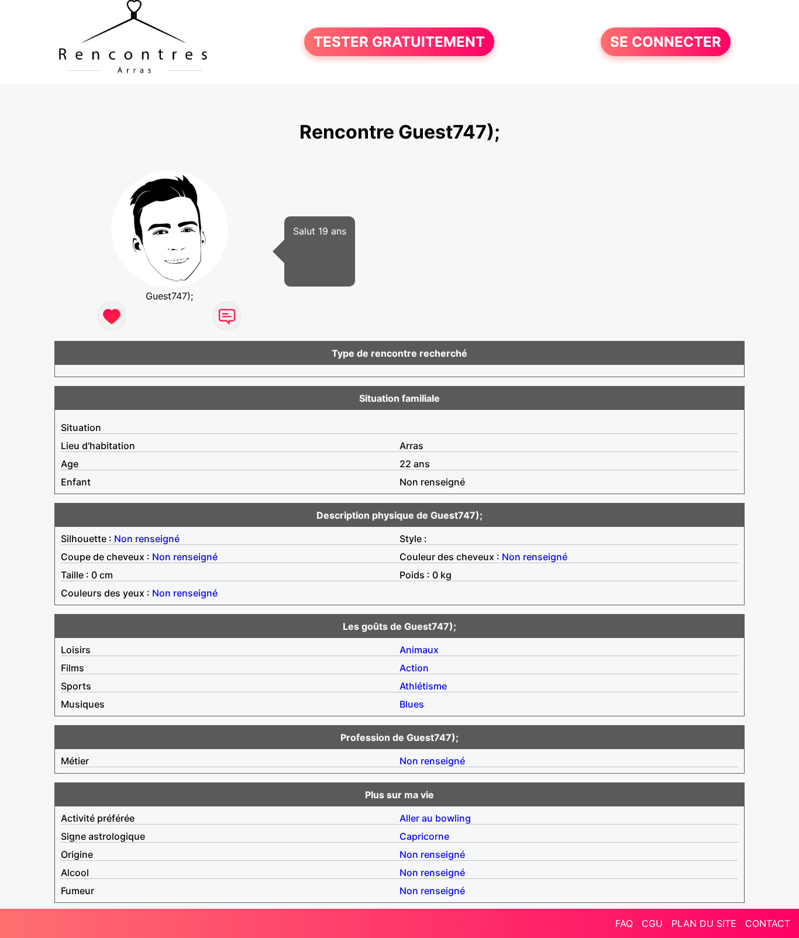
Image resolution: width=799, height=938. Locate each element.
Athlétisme (423, 686)
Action (414, 668)
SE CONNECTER (665, 41)
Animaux (419, 650)
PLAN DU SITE (703, 923)
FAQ (624, 923)
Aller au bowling (435, 818)
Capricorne (424, 836)
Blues (411, 704)
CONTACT (767, 923)
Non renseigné (147, 538)
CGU (652, 923)
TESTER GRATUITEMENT (399, 41)
